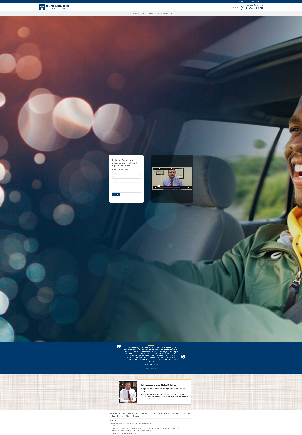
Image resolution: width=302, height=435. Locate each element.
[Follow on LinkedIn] (235, 7)
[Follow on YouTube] (237, 7)
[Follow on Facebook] (231, 7)
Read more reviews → (151, 369)
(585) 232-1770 (252, 8)
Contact (172, 13)
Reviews (241, 1)
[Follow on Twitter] (233, 7)
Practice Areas (142, 13)
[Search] (262, 1)
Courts (246, 1)
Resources (164, 13)
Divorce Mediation (154, 13)
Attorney (134, 13)
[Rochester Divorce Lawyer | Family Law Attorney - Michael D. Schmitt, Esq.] (55, 7)
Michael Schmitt (179, 397)
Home (128, 13)
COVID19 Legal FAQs (255, 1)
